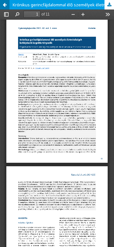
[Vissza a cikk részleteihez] (5, 5)
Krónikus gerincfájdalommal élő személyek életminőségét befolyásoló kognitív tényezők (63, 5)
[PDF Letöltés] (109, 5)
